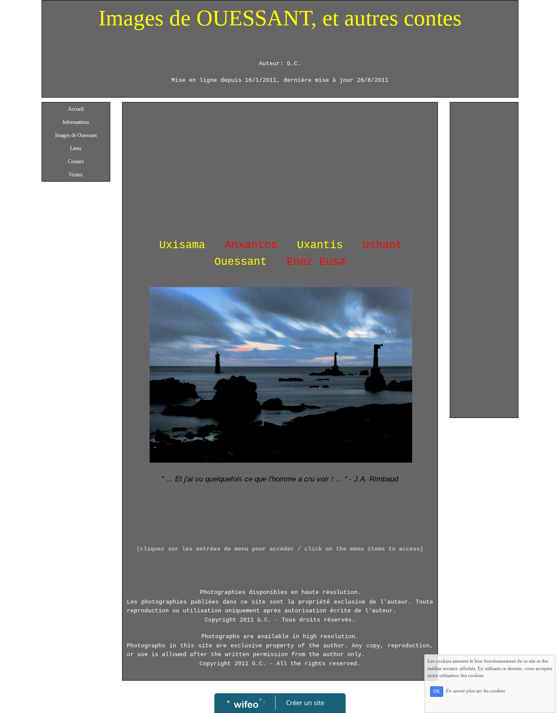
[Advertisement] (280, 172)
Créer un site (305, 702)
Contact (76, 161)
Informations (76, 122)
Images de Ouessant (76, 135)
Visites (76, 175)
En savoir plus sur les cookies (475, 691)
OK (436, 691)
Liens (75, 148)
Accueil (76, 109)
